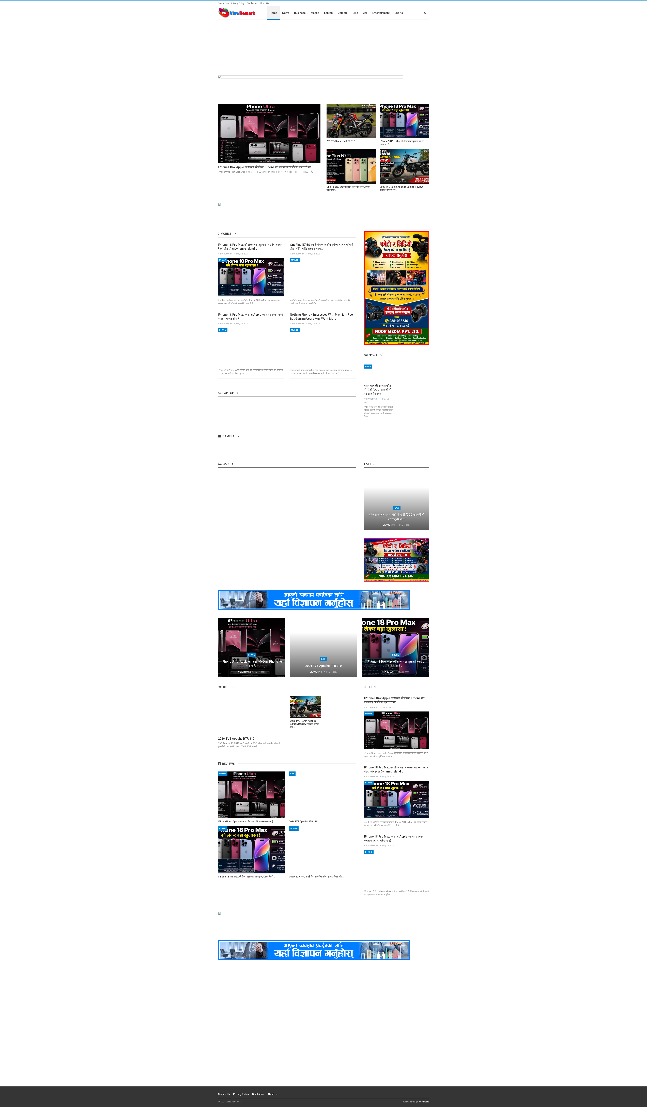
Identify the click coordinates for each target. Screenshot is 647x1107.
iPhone (222, 260)
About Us (264, 3)
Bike (355, 12)
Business (300, 12)
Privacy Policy (237, 3)
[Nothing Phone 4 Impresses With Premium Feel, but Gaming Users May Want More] (323, 347)
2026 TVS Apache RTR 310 (323, 666)
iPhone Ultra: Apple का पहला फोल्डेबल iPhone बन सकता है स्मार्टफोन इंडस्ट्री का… (265, 167)
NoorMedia (424, 1102)
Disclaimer (252, 3)
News (285, 12)
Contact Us (223, 3)
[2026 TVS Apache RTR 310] (351, 121)
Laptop (328, 12)
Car (365, 12)
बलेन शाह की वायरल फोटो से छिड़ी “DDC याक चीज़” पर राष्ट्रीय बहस (378, 390)
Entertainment (381, 12)
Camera (343, 12)
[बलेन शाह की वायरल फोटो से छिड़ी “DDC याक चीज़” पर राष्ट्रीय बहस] (379, 373)
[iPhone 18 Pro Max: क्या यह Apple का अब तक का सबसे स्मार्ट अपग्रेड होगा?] (251, 347)
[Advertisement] (323, 45)
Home (273, 12)
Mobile (315, 12)
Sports (399, 12)
